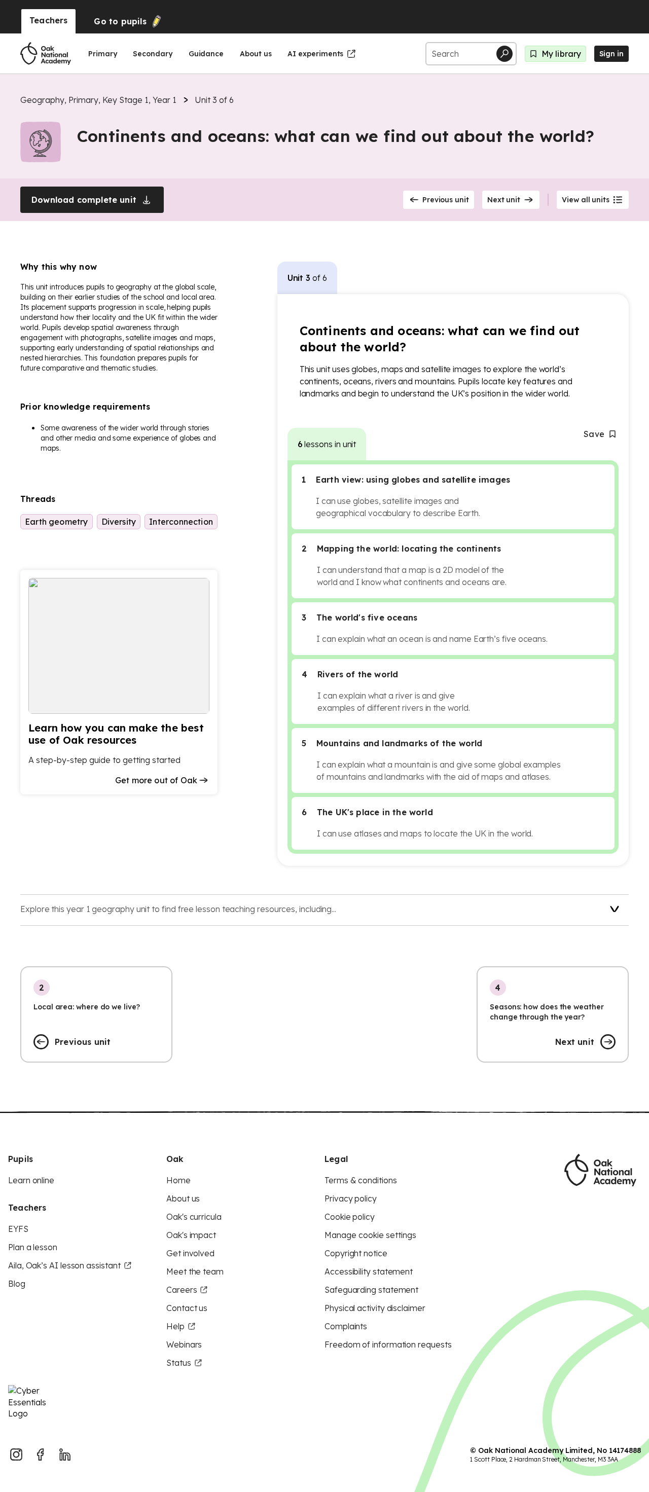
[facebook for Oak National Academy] (40, 1454)
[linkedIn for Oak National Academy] (65, 1454)
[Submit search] (504, 54)
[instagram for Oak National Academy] (16, 1454)
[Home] (45, 54)
